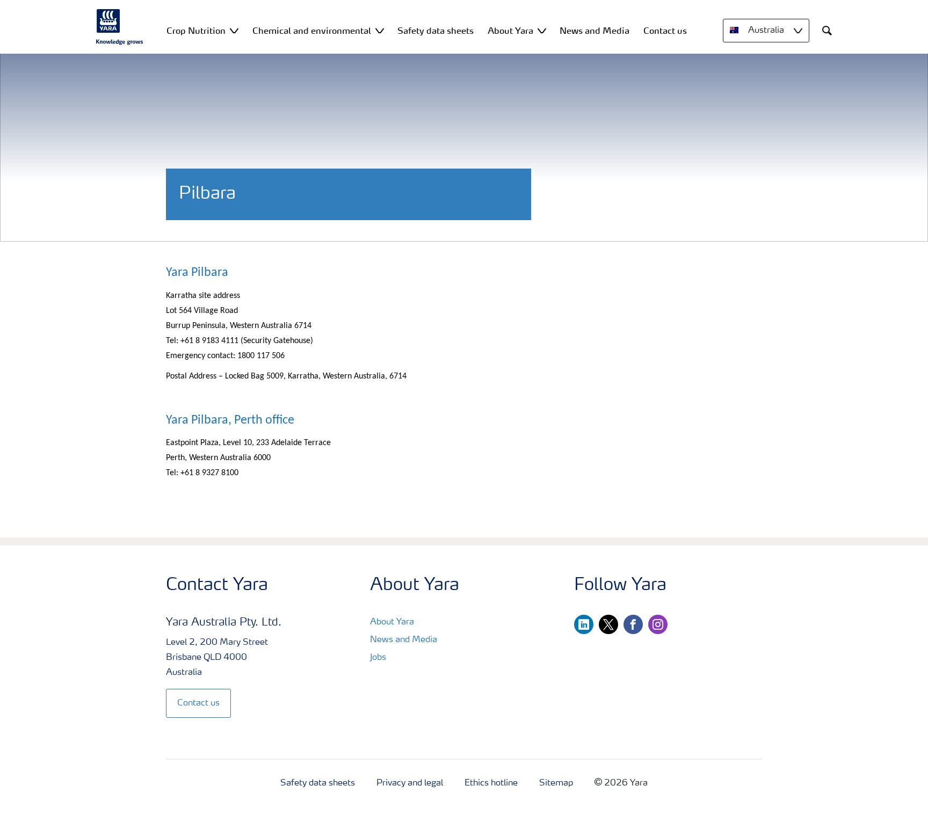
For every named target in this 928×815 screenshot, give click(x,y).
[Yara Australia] (119, 27)
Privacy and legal (409, 783)
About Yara (392, 622)
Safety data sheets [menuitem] (435, 30)
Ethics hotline (491, 783)
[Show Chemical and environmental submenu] (379, 30)
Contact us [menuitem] (665, 30)
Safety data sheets (317, 783)
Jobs (378, 657)
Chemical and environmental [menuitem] (311, 30)
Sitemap (556, 783)
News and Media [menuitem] (594, 30)
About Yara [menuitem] (510, 30)
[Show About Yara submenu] (542, 30)
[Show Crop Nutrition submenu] (234, 30)
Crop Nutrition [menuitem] (196, 30)
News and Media (403, 640)
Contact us (198, 703)
